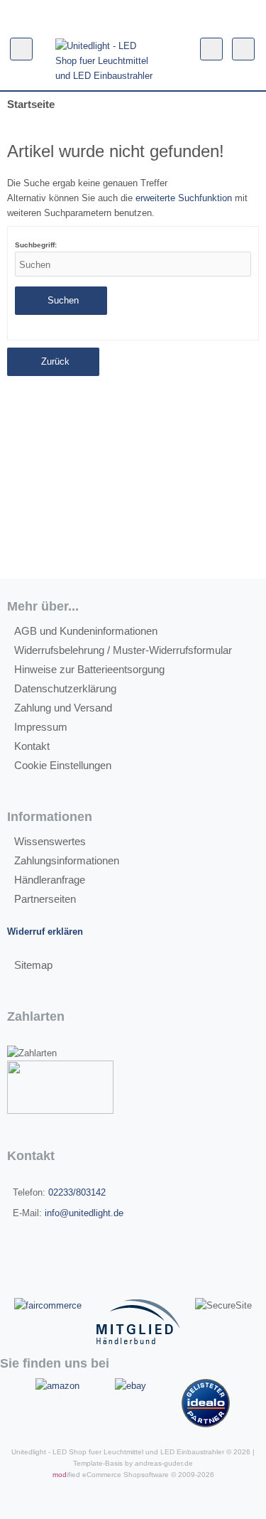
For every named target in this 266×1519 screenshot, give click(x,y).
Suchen (61, 301)
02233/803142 (77, 1192)
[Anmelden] (118, 15)
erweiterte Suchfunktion (183, 198)
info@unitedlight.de (84, 1213)
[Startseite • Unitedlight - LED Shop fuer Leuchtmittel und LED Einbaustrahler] (105, 60)
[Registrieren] (107, 15)
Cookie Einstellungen (62, 765)
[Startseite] (130, 15)
